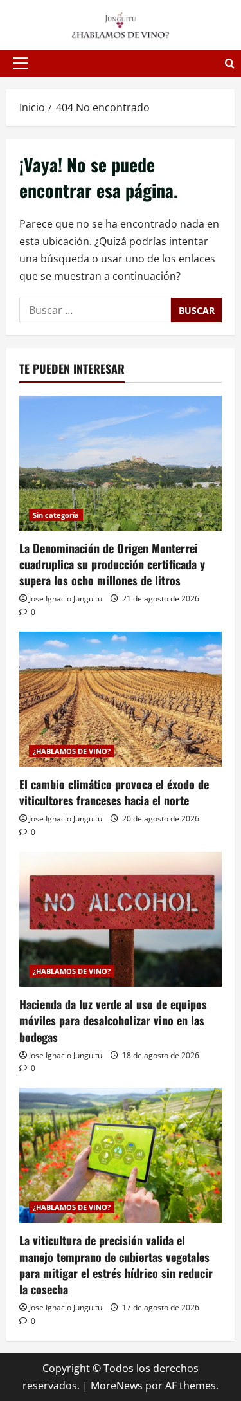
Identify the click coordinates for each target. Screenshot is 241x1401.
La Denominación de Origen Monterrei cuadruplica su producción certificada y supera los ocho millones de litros (112, 564)
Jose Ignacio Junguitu (65, 598)
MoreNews (117, 1385)
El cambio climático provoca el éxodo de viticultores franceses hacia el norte (114, 792)
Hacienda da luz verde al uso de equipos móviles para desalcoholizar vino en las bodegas (113, 1020)
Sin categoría (56, 515)
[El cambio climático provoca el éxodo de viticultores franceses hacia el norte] (120, 699)
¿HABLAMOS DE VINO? (72, 751)
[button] (20, 63)
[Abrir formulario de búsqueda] (230, 63)
